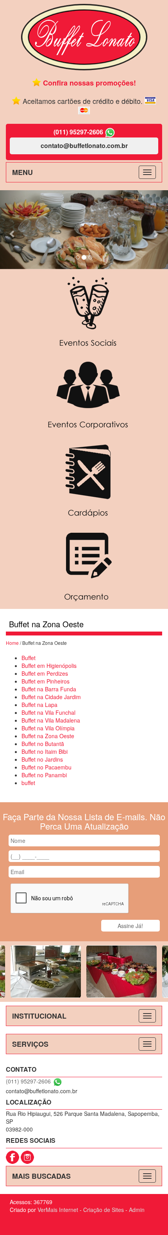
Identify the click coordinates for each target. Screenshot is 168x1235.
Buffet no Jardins (42, 759)
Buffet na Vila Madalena (50, 720)
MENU (22, 172)
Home (12, 642)
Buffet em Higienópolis (49, 665)
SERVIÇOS (30, 1044)
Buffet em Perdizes (44, 673)
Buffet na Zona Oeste (47, 736)
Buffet (28, 658)
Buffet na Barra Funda (48, 689)
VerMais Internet (58, 1210)
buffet (28, 783)
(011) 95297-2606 (78, 131)
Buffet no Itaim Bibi (44, 751)
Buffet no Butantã (42, 744)
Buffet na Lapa (39, 705)
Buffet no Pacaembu (46, 767)
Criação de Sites (103, 1210)
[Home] (84, 36)
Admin (137, 1210)
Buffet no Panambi (44, 775)
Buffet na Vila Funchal (48, 712)
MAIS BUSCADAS (41, 1176)
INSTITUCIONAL (39, 1016)
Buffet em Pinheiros (45, 681)
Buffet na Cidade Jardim (51, 697)
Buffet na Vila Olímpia (48, 728)
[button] (12, 229)
